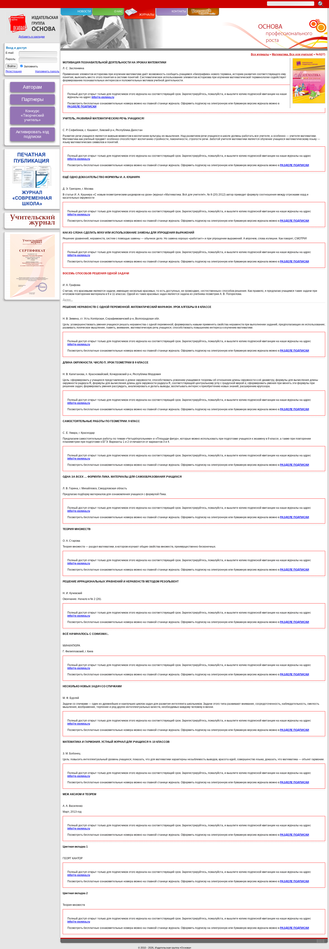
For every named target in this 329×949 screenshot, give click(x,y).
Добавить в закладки (32, 36)
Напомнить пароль (47, 71)
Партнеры (32, 99)
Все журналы (260, 54)
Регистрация (14, 71)
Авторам (32, 87)
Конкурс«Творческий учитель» (32, 115)
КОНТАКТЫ (179, 11)
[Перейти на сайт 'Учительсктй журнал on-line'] (203, 14)
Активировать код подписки (32, 134)
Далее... (68, 299)
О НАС (118, 11)
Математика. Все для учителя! (292, 54)
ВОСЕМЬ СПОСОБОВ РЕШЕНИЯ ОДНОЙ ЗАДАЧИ (96, 273)
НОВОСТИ (84, 11)
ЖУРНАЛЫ (146, 14)
